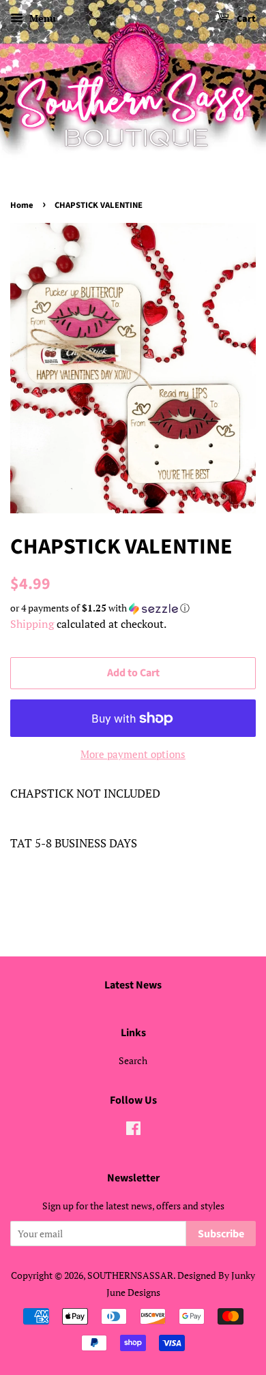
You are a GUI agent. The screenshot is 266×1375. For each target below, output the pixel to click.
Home (21, 205)
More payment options (133, 754)
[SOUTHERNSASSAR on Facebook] (133, 1130)
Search (133, 1060)
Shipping (32, 623)
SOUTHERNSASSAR (130, 1275)
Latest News (133, 985)
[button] (133, 608)
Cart (245, 19)
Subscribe (221, 1233)
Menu (41, 18)
